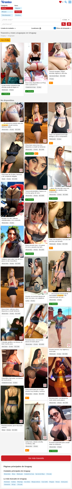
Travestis (18, 11)
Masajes (4, 11)
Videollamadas (6, 15)
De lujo (13, 484)
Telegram (51, 481)
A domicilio (7, 484)
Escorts (4, 8)
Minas (13, 474)
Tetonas (58, 481)
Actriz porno (64, 481)
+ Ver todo (48, 474)
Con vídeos (27, 481)
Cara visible (45, 481)
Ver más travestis (36, 458)
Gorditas (13, 481)
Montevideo (7, 474)
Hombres (18, 15)
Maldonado (20, 474)
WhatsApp (20, 481)
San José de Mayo (40, 474)
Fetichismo (7, 481)
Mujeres (17, 8)
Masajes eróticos (36, 481)
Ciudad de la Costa (29, 474)
